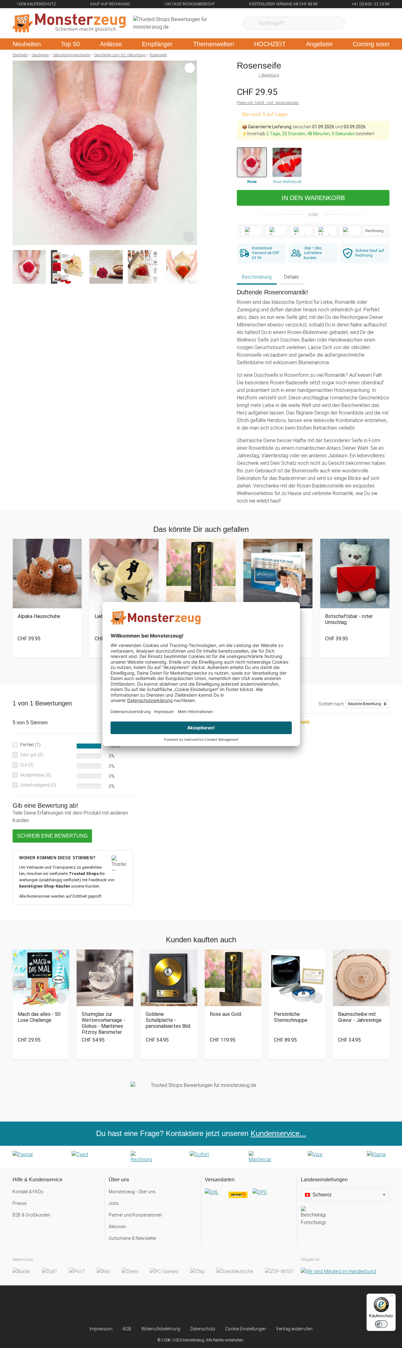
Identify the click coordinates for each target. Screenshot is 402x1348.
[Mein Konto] (376, 23)
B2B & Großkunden (31, 1214)
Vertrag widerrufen (294, 1328)
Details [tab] (291, 277)
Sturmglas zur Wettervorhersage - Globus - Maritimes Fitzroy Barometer (103, 1023)
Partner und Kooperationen (135, 1214)
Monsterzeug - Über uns (132, 1191)
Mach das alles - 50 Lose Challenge (39, 1017)
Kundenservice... (278, 1133)
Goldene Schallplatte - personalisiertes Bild (168, 1020)
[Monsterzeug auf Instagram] (163, 1305)
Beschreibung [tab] (257, 277)
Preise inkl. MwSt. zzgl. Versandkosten (268, 103)
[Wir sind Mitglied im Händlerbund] (338, 1271)
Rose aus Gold (225, 1014)
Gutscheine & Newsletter (132, 1238)
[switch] (381, 1324)
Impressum (101, 1328)
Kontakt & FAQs (28, 1191)
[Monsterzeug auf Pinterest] (213, 1305)
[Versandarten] (249, 1197)
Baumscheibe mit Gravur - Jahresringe (360, 1017)
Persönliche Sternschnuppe (290, 1017)
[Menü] (392, 1297)
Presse (19, 1203)
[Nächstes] (190, 153)
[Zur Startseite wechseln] (69, 23)
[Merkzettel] (357, 23)
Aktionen (117, 1226)
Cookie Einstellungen (245, 1328)
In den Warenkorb (313, 197)
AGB (126, 1328)
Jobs (114, 1203)
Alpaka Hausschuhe (39, 616)
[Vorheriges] (19, 153)
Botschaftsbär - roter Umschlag (349, 619)
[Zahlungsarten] (201, 1157)
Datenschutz (202, 1328)
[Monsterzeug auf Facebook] (188, 1305)
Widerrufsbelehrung (160, 1328)
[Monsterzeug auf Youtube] (238, 1305)
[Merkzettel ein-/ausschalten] (188, 236)
